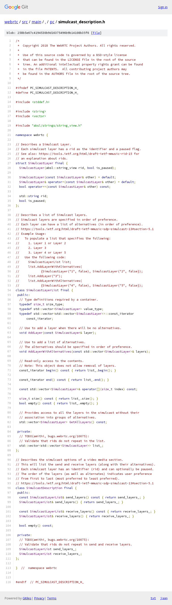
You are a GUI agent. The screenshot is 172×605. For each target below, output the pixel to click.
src (25, 21)
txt (153, 598)
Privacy (39, 598)
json (164, 598)
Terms (51, 598)
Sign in (163, 7)
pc (52, 21)
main (36, 21)
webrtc (11, 21)
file (96, 33)
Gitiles (27, 598)
